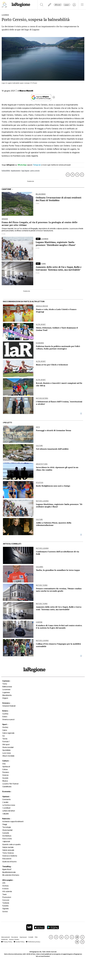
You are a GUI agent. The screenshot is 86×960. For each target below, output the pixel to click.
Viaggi (4, 824)
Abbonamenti (5, 937)
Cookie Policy (19, 942)
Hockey (5, 727)
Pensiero (5, 772)
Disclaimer (14, 937)
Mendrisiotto (7, 695)
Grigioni (5, 698)
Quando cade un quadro (11, 844)
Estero (5, 711)
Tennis (4, 739)
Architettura (6, 836)
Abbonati (58, 5)
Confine (5, 714)
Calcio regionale (8, 733)
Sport (4, 724)
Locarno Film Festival (10, 784)
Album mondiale (8, 756)
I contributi (6, 808)
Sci (3, 736)
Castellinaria (6, 786)
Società (5, 778)
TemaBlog (6, 866)
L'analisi (5, 802)
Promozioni (6, 897)
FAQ (36, 937)
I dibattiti (5, 814)
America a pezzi (8, 719)
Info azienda (7, 891)
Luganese (6, 692)
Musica (5, 781)
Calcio (4, 730)
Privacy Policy (7, 942)
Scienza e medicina (9, 856)
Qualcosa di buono (9, 861)
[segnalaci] (50, 4)
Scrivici (5, 911)
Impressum (23, 937)
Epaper (66, 5)
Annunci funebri (14, 939)
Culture (5, 761)
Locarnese (6, 689)
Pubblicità (4, 939)
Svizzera (6, 703)
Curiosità (5, 833)
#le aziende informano (10, 875)
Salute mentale (8, 847)
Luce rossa (6, 753)
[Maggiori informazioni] (53, 97)
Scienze (5, 775)
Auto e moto (7, 839)
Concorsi (5, 900)
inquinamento (16, 170)
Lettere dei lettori (8, 811)
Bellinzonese (7, 687)
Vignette (5, 909)
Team (4, 894)
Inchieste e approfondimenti (12, 821)
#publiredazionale (9, 872)
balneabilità (6, 170)
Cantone (6, 681)
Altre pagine (7, 880)
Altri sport (6, 744)
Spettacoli (6, 766)
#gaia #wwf (6, 869)
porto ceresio (35, 170)
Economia (6, 791)
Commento (6, 799)
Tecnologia (6, 827)
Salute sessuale (8, 850)
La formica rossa (8, 805)
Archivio (5, 886)
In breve (5, 889)
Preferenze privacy (33, 942)
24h (3, 883)
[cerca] (42, 4)
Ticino (4, 684)
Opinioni (6, 796)
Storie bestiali (7, 830)
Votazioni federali (8, 706)
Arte (4, 764)
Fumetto (5, 906)
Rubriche (6, 819)
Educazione (6, 859)
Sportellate (6, 750)
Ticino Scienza (8, 853)
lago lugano (25, 170)
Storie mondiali (7, 747)
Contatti (30, 937)
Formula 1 (6, 741)
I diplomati (6, 841)
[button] (51, 937)
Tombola (5, 903)
